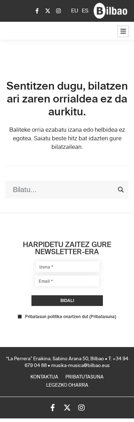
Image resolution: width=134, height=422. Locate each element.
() (70, 316)
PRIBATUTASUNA (84, 377)
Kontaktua (44, 377)
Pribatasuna (103, 316)
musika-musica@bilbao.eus (80, 365)
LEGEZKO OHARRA (67, 385)
